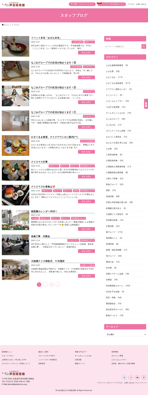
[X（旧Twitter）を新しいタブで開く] (124, 377)
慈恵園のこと (111, 238)
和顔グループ (54, 166)
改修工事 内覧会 (40, 236)
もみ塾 (109, 149)
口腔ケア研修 (111, 178)
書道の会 (110, 262)
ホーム (6, 25)
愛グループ (64, 166)
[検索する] (144, 46)
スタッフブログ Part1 (46, 356)
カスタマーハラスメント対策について (16, 364)
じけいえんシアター (114, 101)
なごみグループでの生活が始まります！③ (53, 62)
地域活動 (110, 196)
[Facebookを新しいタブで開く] (144, 377)
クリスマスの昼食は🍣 (43, 186)
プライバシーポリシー (105, 383)
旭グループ (74, 166)
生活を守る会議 (112, 291)
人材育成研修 (111, 155)
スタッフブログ (8, 356)
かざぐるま (111, 77)
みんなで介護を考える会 (116, 143)
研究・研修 (111, 297)
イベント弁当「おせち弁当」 (46, 37)
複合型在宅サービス (114, 309)
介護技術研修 (111, 160)
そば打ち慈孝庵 (77, 42)
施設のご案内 (43, 352)
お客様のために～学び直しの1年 (14, 360)
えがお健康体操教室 (114, 65)
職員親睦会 (111, 303)
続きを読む (86, 52)
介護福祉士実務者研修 (115, 166)
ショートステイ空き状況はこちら (111, 4)
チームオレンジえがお (115, 113)
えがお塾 (35, 218)
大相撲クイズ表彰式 (87, 265)
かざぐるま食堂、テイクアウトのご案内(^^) (54, 137)
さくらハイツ (111, 95)
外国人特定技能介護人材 (116, 202)
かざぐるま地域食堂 (87, 141)
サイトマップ (141, 383)
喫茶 (108, 190)
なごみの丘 (111, 125)
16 (51, 284)
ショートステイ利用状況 (47, 360)
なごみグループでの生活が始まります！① (53, 112)
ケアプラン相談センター (116, 89)
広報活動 (110, 226)
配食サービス (89, 42)
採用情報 (110, 244)
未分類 (109, 268)
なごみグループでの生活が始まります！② (53, 87)
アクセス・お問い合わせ (137, 4)
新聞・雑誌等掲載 (113, 250)
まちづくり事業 (117, 356)
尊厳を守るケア (81, 352)
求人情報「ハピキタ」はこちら (82, 4)
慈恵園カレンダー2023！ (44, 211)
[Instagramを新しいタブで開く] (131, 377)
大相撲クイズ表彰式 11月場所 (48, 261)
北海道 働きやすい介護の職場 (123, 364)
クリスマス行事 (39, 161)
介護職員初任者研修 (114, 172)
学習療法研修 (111, 220)
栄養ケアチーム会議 (114, 274)
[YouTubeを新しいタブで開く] (137, 377)
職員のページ (80, 364)
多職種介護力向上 (113, 208)
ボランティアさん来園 (115, 131)
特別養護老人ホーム (87, 166)
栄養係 (76, 191)
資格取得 (41, 364)
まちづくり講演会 (113, 137)
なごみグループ (89, 67)
